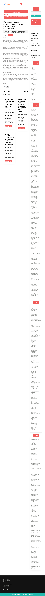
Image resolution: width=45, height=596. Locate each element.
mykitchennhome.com (35, 401)
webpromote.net (33, 377)
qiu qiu (32, 100)
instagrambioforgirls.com (35, 499)
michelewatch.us (34, 316)
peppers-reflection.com (35, 563)
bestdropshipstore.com (35, 157)
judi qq (32, 67)
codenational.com (34, 285)
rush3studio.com (34, 448)
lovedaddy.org (33, 517)
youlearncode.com (34, 146)
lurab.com (32, 291)
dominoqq (32, 72)
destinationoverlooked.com (35, 555)
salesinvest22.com (34, 234)
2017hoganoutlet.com (34, 442)
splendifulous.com (34, 190)
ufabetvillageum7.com (35, 198)
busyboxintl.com (34, 473)
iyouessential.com (34, 144)
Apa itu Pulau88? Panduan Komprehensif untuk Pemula (35, 38)
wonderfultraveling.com (35, 362)
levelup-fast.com (34, 183)
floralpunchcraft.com (34, 509)
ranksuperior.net (33, 552)
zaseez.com (33, 121)
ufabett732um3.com (34, 221)
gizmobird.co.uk (33, 310)
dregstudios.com (34, 356)
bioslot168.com (33, 295)
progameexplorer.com (35, 286)
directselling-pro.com (34, 289)
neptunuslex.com (34, 314)
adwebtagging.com (34, 551)
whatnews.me (33, 228)
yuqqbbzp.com (33, 173)
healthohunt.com (34, 213)
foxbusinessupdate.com (35, 516)
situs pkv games (34, 79)
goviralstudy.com (34, 409)
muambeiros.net (33, 371)
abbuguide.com (33, 149)
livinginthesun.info (34, 459)
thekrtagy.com (33, 265)
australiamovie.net (34, 309)
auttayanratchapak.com (35, 474)
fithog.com (32, 381)
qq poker (10, 587)
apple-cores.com (34, 412)
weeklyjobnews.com (34, 548)
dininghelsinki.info (34, 207)
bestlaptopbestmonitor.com (35, 382)
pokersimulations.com (35, 186)
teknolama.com (33, 481)
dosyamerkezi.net (34, 331)
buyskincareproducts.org (35, 419)
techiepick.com (33, 247)
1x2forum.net (33, 110)
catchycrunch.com (34, 123)
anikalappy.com (33, 206)
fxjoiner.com (33, 281)
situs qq (32, 82)
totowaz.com (33, 543)
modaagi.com (33, 351)
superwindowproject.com (35, 404)
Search (35, 9)
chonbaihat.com (33, 373)
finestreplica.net (33, 211)
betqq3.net (32, 396)
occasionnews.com (34, 560)
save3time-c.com (34, 324)
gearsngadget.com (34, 180)
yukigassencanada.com (35, 171)
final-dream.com (33, 229)
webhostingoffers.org (34, 151)
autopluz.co (33, 322)
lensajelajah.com (34, 130)
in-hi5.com (32, 452)
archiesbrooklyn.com (34, 370)
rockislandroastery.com (35, 288)
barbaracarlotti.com (34, 414)
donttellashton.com (34, 447)
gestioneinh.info (33, 232)
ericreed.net (33, 392)
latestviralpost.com (34, 490)
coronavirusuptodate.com (35, 176)
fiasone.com (33, 510)
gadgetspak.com (34, 178)
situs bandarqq (33, 73)
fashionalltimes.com (34, 273)
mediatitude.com (34, 327)
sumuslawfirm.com (34, 533)
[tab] (21, 4)
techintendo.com (34, 155)
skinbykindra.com (34, 283)
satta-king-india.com (34, 170)
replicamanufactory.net (35, 187)
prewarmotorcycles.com (35, 329)
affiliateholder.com (34, 568)
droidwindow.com (34, 240)
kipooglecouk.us (33, 399)
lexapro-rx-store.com (34, 418)
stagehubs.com (33, 109)
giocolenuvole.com (34, 142)
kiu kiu (32, 70)
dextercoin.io (33, 428)
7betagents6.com (34, 175)
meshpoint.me (33, 470)
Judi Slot (6, 14)
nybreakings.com (34, 262)
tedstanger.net (33, 219)
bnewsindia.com (33, 245)
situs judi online (33, 84)
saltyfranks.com (33, 342)
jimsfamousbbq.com (34, 306)
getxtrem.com (33, 502)
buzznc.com (33, 280)
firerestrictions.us (34, 368)
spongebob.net (33, 471)
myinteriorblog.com (34, 244)
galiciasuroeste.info (34, 353)
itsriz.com (32, 460)
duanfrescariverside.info (35, 208)
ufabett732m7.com (34, 238)
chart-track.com (33, 361)
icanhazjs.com (33, 407)
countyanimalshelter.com (35, 550)
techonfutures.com (34, 250)
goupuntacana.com (34, 119)
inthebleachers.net (34, 417)
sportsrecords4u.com (34, 191)
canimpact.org (33, 408)
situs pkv (32, 75)
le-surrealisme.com (34, 332)
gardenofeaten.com (34, 494)
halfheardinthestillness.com (35, 389)
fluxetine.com (33, 393)
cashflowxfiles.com (34, 500)
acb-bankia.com (33, 522)
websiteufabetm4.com (35, 203)
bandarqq (32, 85)
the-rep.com (33, 341)
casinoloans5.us (33, 397)
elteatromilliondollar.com (35, 476)
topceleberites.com (34, 192)
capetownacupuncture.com (35, 463)
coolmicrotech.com (34, 268)
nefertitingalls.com (34, 125)
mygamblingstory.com (35, 439)
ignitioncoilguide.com (34, 293)
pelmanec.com (33, 443)
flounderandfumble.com (35, 212)
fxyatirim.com (33, 147)
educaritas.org (33, 129)
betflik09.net (33, 131)
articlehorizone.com (34, 172)
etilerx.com (33, 209)
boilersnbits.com (34, 489)
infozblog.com (33, 372)
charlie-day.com (33, 514)
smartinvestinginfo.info (35, 216)
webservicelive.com (34, 298)
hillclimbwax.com (34, 557)
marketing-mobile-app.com (35, 507)
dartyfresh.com (33, 136)
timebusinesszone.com (35, 562)
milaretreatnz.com (34, 350)
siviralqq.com (33, 527)
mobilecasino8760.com (35, 394)
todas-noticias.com (34, 454)
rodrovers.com (33, 167)
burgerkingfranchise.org (35, 478)
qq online (32, 74)
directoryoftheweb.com (35, 445)
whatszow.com (33, 152)
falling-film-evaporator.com (35, 532)
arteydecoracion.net (34, 380)
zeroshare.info (33, 347)
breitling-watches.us (34, 319)
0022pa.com (33, 346)
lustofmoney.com (34, 561)
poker (4, 579)
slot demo (32, 83)
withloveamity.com (34, 145)
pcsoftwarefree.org (34, 139)
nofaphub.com (33, 124)
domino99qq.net (33, 444)
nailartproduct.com (34, 161)
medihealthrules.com (34, 255)
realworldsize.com (34, 480)
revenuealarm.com (34, 290)
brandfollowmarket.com (35, 547)
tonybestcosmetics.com (35, 279)
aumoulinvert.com (34, 402)
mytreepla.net (33, 185)
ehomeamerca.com (34, 154)
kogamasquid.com (34, 423)
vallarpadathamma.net (35, 479)
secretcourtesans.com (35, 113)
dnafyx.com (33, 141)
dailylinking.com (33, 140)
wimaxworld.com (34, 365)
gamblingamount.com (34, 556)
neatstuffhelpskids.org (35, 357)
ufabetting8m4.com (34, 193)
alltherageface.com (34, 284)
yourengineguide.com (34, 260)
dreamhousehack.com (35, 269)
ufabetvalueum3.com (34, 196)
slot (7, 86)
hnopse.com (33, 558)
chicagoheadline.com (34, 115)
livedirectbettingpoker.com (35, 515)
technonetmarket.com (35, 218)
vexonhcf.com (33, 325)
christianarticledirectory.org (35, 429)
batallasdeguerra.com (34, 355)
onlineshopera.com (34, 135)
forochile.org (33, 360)
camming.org (33, 116)
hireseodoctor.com (34, 181)
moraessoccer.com (34, 358)
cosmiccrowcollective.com (35, 465)
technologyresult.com (34, 150)
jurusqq (32, 68)
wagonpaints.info (34, 223)
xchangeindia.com (34, 267)
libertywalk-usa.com (34, 308)
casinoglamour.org (34, 427)
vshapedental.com (34, 258)
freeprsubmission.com (35, 242)
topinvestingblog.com (34, 339)
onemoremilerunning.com (35, 496)
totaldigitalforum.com (34, 274)
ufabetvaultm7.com (34, 197)
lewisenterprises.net (34, 137)
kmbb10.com (33, 501)
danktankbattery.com (34, 511)
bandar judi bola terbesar (35, 77)
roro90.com (33, 449)
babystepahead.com (34, 553)
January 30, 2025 (8, 31)
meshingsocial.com (34, 505)
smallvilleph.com (34, 352)
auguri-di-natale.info (34, 315)
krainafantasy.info (34, 453)
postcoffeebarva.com (34, 475)
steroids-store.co (34, 378)
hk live (32, 98)
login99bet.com (33, 111)
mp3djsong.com (33, 311)
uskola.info (33, 222)
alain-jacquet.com (34, 466)
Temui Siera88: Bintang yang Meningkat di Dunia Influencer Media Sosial (9, 139)
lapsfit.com (33, 182)
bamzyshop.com (34, 248)
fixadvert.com (33, 321)
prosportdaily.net (34, 233)
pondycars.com (33, 249)
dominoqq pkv (33, 69)
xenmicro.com (33, 134)
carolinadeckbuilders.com (35, 337)
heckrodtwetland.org (34, 388)
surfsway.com (33, 160)
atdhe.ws (32, 387)
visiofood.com (33, 239)
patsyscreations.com (34, 126)
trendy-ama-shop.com (35, 237)
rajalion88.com (33, 118)
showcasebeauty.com (35, 334)
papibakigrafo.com (34, 406)
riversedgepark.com (34, 120)
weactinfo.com (33, 504)
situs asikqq (33, 88)
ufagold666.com (33, 243)
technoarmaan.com (34, 275)
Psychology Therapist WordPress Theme (19, 594)
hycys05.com (33, 495)
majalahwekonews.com (35, 440)
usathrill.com (33, 257)
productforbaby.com (34, 483)
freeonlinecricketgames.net (35, 366)
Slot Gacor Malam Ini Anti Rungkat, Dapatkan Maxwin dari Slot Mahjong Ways (16, 12)
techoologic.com (34, 252)
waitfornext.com (33, 224)
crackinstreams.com (34, 177)
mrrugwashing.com (34, 521)
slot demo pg (33, 99)
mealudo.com (33, 512)
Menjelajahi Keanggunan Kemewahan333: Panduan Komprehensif (35, 45)
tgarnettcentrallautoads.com (36, 320)
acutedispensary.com (34, 538)
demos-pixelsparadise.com (35, 326)
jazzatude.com (33, 345)
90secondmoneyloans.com (35, 165)
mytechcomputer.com (35, 294)
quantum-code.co (34, 227)
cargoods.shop (33, 461)
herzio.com (33, 450)
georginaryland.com (34, 383)
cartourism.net (33, 411)
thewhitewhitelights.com (35, 386)
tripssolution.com (34, 168)
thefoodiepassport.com (35, 403)
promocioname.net (34, 363)
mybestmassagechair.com (35, 391)
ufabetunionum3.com (34, 195)
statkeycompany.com (34, 336)
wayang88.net (33, 202)
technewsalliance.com (35, 217)
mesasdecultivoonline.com (35, 488)
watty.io (32, 458)
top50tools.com (33, 340)
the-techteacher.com (34, 270)
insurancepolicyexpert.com (35, 335)
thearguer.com (33, 506)
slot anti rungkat (6, 585)
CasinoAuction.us (34, 398)
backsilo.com (33, 526)
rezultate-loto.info (34, 188)
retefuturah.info (33, 214)
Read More (8, 126)
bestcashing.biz (33, 367)
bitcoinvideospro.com (34, 464)
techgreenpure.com (34, 156)
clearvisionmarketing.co (35, 226)
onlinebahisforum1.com (35, 114)
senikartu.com (33, 455)
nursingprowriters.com (35, 535)
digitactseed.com (34, 162)
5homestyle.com (34, 430)
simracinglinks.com (34, 330)
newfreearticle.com (34, 491)
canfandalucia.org (34, 259)
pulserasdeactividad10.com (35, 413)
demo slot (32, 90)
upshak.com (33, 525)
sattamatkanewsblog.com (35, 540)
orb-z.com (32, 484)
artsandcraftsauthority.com (35, 296)
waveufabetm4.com (34, 201)
